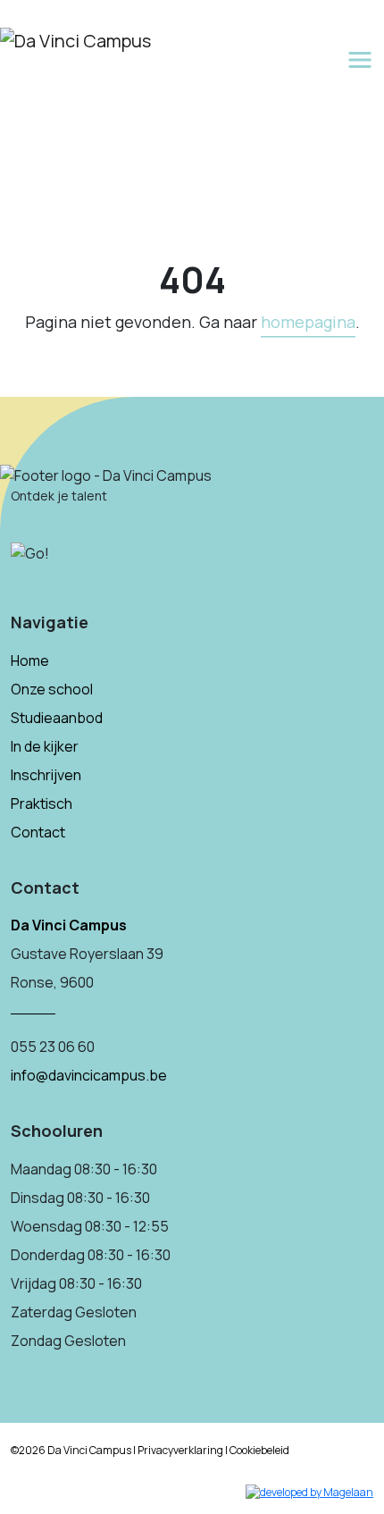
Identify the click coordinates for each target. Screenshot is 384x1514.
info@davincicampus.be (89, 1075)
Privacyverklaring (180, 1450)
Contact (38, 832)
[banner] (75, 38)
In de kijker (45, 746)
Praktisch (41, 803)
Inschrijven (46, 775)
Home (30, 660)
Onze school (52, 689)
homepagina (308, 321)
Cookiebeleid (259, 1450)
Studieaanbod (57, 718)
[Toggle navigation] (360, 60)
